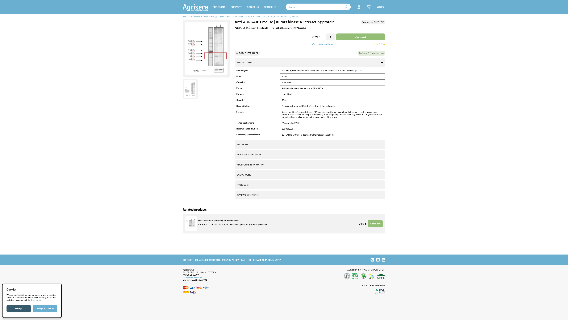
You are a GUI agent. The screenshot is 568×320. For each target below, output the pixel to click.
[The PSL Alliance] (380, 292)
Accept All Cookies (45, 308)
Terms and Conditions (207, 260)
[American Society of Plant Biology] (347, 276)
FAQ (243, 260)
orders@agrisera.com (192, 277)
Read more (35, 300)
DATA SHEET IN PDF (248, 53)
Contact (187, 260)
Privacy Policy (230, 260)
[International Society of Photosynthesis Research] (372, 276)
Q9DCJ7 (358, 70)
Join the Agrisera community (264, 260)
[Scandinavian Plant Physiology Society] (381, 276)
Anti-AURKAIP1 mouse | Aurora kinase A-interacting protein (272, 16)
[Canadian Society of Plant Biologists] (364, 276)
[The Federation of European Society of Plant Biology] (355, 276)
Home (185, 16)
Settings (18, 308)
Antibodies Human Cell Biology (204, 16)
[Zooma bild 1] (206, 48)
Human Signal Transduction (231, 16)
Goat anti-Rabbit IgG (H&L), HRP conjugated (218, 220)
